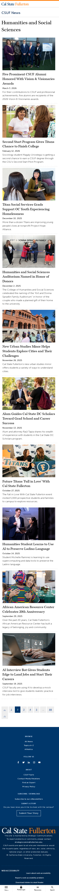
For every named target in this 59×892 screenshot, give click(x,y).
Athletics (29, 749)
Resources (37, 888)
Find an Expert (28, 782)
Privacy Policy (28, 786)
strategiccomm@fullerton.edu (28, 842)
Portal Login (21, 888)
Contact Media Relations (29, 778)
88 (50, 709)
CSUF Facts (29, 775)
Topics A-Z (29, 745)
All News (29, 741)
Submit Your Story (28, 813)
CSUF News (11, 13)
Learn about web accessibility (38, 873)
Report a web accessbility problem (29, 878)
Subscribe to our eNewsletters (29, 799)
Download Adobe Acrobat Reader (30, 882)
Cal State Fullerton (15, 4)
